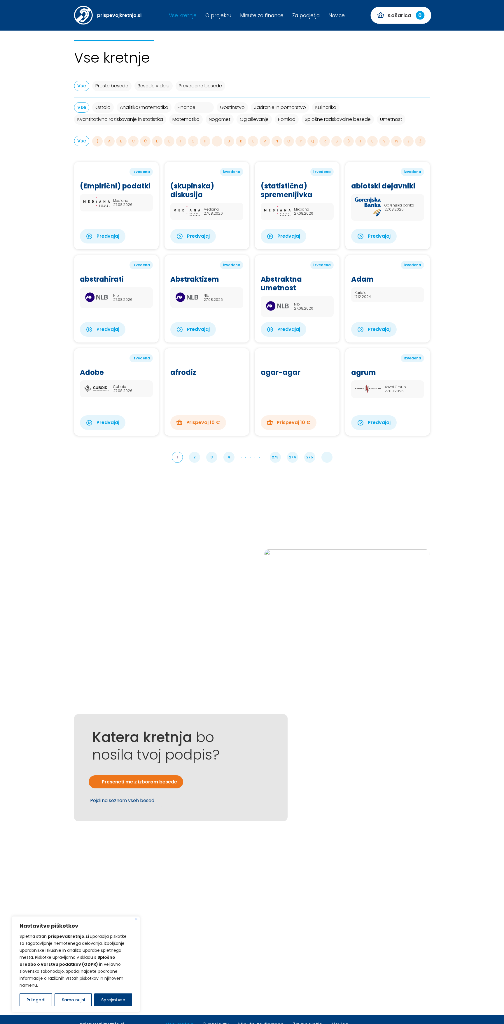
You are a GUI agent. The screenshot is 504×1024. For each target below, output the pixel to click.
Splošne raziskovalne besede (338, 119)
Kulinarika (325, 107)
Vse (81, 85)
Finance (186, 107)
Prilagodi (36, 1000)
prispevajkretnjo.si (119, 15)
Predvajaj (107, 236)
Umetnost (391, 119)
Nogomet (219, 119)
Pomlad (286, 119)
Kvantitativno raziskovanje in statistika (120, 119)
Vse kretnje (183, 15)
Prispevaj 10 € (202, 422)
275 (309, 457)
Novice (336, 15)
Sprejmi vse (113, 1000)
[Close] (136, 919)
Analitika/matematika (144, 107)
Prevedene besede (200, 85)
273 (275, 457)
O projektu (218, 15)
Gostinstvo (232, 107)
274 (292, 457)
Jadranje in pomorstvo (280, 107)
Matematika (186, 119)
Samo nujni (73, 1000)
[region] (76, 964)
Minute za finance (262, 15)
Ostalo (103, 107)
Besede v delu (153, 85)
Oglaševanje (254, 119)
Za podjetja (306, 15)
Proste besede (111, 85)
